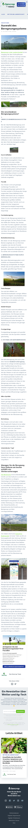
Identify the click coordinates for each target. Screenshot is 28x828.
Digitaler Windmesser (14, 818)
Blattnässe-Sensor (14, 820)
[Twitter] (15, 684)
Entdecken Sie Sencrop (21, 4)
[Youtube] (22, 800)
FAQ (14, 823)
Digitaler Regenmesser (14, 815)
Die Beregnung (6, 475)
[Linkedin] (18, 800)
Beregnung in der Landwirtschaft (12, 52)
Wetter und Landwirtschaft (16, 14)
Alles (3, 14)
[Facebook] (12, 684)
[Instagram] (5, 800)
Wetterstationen (14, 813)
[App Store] (9, 807)
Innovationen (5, 22)
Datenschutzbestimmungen (13, 724)
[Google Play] (18, 807)
